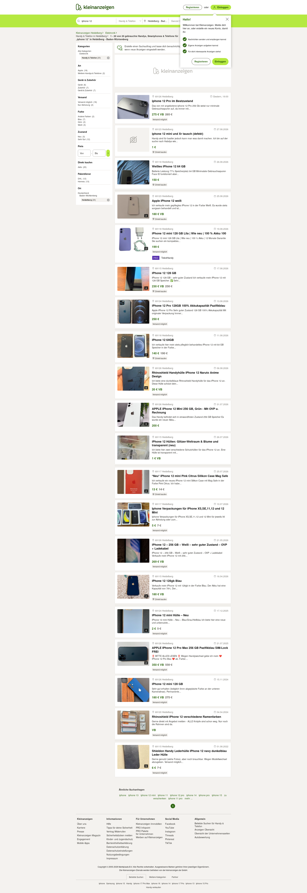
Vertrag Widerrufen (116, 831)
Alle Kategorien (84, 51)
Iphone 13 (190, 883)
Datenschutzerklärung (117, 846)
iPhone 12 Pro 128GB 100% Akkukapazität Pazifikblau (188, 305)
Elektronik (83, 53)
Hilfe (108, 823)
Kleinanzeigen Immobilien (149, 823)
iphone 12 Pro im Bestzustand (172, 101)
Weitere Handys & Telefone (90, 73)
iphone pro (204, 795)
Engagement (83, 839)
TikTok (168, 843)
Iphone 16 (155, 883)
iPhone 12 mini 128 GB (167, 684)
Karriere (81, 827)
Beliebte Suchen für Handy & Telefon (209, 825)
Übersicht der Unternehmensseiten (212, 833)
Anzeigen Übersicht (204, 829)
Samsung (110, 883)
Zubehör (81, 87)
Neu (80, 136)
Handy (129, 883)
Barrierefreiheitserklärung (119, 843)
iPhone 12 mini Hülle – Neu (170, 615)
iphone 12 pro (177, 795)
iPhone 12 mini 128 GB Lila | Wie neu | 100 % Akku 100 (189, 233)
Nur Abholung (84, 104)
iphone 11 (163, 795)
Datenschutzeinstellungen (119, 850)
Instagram (170, 831)
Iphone (102, 883)
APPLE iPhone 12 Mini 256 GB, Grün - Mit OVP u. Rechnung (185, 410)
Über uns (81, 823)
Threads (169, 835)
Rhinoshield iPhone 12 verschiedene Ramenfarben (186, 717)
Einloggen (220, 61)
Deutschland (83, 193)
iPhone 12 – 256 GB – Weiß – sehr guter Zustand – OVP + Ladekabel (189, 546)
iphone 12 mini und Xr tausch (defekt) (177, 134)
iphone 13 (133, 795)
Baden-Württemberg (88, 195)
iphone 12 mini (148, 795)
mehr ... (189, 798)
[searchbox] (98, 21)
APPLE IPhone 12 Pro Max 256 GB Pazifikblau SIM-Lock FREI (190, 649)
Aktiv (80, 167)
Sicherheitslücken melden (119, 835)
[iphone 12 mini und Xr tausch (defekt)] (133, 140)
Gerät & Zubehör (85, 90)
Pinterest (169, 839)
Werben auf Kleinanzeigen (149, 837)
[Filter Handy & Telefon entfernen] (108, 58)
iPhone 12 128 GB (164, 273)
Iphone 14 (166, 883)
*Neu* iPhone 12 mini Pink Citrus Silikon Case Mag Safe (190, 476)
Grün (80, 122)
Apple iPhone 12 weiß (166, 201)
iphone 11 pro (175, 798)
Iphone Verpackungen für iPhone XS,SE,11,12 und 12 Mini (188, 510)
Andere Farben (84, 116)
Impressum (112, 858)
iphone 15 (217, 795)
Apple (80, 70)
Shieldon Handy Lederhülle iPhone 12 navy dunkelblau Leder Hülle (189, 752)
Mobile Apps (83, 843)
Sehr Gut (82, 139)
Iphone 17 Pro (178, 883)
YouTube (169, 827)
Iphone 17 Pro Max (142, 883)
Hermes (81, 181)
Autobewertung (202, 837)
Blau (80, 119)
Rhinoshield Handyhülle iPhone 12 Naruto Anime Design (185, 374)
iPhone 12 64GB (163, 340)
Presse (80, 831)
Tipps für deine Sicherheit (119, 827)
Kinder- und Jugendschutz (119, 839)
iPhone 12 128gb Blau (167, 581)
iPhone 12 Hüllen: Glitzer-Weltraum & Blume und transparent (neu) (185, 443)
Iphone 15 (120, 883)
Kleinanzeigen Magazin (89, 835)
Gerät (80, 84)
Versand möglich (85, 102)
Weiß (80, 124)
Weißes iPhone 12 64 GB (168, 166)
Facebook (170, 823)
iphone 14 (191, 795)
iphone (122, 795)
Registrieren (201, 61)
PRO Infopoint (143, 827)
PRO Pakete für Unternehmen (144, 832)
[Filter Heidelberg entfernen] (108, 200)
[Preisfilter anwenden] (108, 153)
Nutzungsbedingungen (117, 854)
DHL (80, 178)
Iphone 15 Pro (202, 883)
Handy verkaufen (153, 887)
